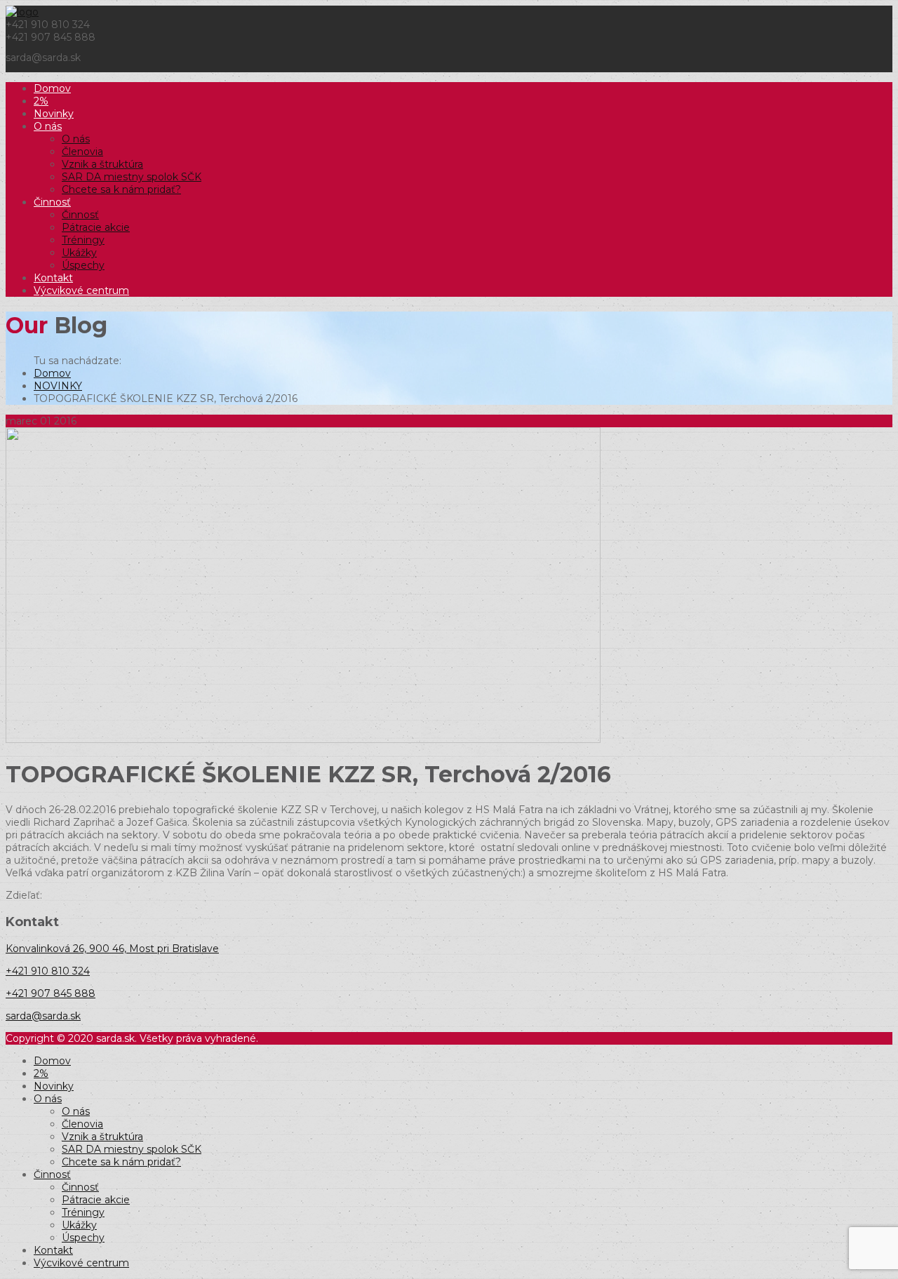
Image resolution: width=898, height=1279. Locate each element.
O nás (48, 126)
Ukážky (79, 252)
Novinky (54, 113)
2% (41, 101)
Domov (52, 88)
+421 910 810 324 (48, 971)
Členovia (82, 151)
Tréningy (83, 240)
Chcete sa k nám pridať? (121, 189)
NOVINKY (58, 386)
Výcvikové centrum (81, 290)
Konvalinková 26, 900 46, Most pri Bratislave (112, 948)
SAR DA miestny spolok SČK (131, 176)
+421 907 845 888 (50, 993)
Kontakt (53, 278)
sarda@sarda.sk (43, 1016)
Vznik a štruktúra (102, 164)
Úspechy (83, 265)
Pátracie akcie (96, 227)
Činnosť (52, 202)
